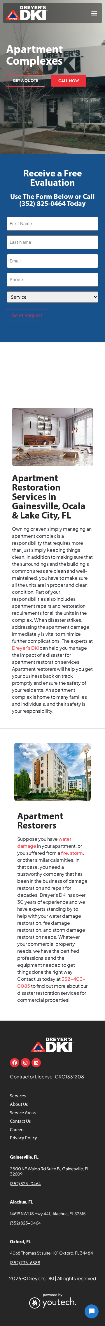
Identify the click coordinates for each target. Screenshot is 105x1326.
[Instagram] (25, 1062)
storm (76, 853)
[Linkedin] (36, 1062)
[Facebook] (14, 1062)
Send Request (27, 315)
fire (64, 853)
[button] (94, 13)
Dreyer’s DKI (25, 648)
